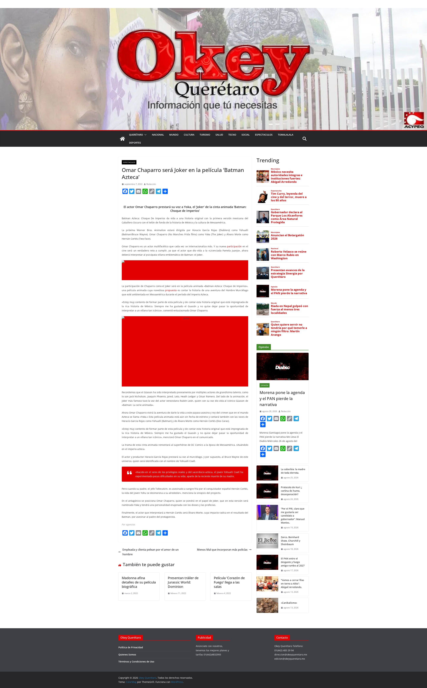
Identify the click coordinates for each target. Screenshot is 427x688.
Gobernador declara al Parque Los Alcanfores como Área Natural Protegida (286, 217)
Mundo (173, 134)
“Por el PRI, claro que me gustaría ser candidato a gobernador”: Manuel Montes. (293, 515)
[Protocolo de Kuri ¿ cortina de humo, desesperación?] (267, 493)
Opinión (274, 287)
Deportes (135, 142)
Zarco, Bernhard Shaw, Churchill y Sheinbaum (290, 541)
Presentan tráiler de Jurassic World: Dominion (183, 582)
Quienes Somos (127, 654)
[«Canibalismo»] (267, 605)
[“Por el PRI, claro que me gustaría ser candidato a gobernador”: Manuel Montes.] (267, 518)
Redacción (151, 184)
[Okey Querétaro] (213, 10)
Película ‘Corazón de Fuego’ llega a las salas (229, 582)
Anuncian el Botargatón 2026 (287, 237)
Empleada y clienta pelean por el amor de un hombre (150, 552)
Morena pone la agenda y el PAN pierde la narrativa (289, 291)
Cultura (189, 134)
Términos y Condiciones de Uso (136, 661)
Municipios (275, 169)
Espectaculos (264, 134)
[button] (145, 134)
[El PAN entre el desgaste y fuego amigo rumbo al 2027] (267, 564)
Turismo (205, 134)
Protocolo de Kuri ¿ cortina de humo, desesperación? (291, 491)
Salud (219, 134)
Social (246, 134)
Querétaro (136, 134)
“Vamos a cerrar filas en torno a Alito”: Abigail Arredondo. (292, 583)
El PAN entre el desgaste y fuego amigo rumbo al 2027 (293, 562)
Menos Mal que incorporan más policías (222, 549)
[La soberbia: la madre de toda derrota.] (267, 473)
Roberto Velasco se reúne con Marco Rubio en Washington (288, 255)
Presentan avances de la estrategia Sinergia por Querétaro (288, 273)
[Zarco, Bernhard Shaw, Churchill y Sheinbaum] (267, 543)
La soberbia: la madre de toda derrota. (293, 471)
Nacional (158, 134)
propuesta (171, 290)
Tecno (232, 134)
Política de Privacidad (130, 647)
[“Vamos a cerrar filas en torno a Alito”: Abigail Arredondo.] (267, 586)
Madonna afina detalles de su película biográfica (139, 582)
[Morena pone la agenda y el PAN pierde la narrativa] (283, 366)
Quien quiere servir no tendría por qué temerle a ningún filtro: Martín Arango (289, 329)
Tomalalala (285, 134)
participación (234, 246)
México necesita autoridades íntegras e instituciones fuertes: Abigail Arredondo (286, 177)
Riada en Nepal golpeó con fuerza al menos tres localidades (289, 309)
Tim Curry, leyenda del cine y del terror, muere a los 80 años (289, 197)
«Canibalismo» (289, 602)
